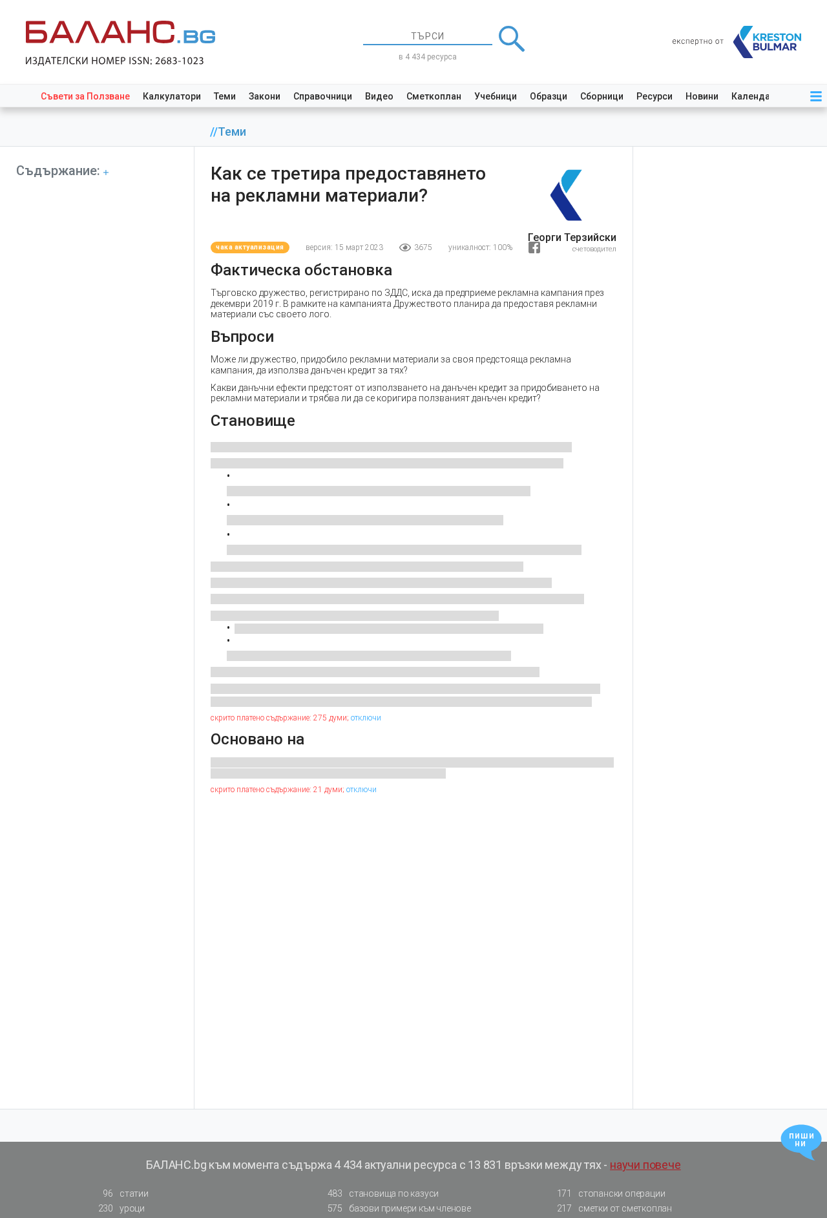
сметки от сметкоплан (614, 1208)
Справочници (322, 96)
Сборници (601, 96)
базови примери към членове (399, 1208)
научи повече (645, 1164)
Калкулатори (172, 96)
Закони (264, 96)
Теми (225, 96)
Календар (753, 96)
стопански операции (611, 1193)
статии (125, 1193)
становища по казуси (383, 1193)
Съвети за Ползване (85, 96)
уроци (121, 1208)
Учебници (495, 96)
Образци (548, 96)
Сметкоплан (433, 96)
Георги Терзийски (572, 237)
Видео (379, 96)
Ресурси (654, 96)
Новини (702, 96)
